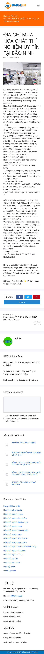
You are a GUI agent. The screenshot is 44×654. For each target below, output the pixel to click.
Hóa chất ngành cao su (13, 514)
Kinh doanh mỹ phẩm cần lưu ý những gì (20, 380)
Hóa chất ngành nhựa (12, 526)
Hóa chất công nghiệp (12, 510)
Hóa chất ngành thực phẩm (15, 542)
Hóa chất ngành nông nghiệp (15, 530)
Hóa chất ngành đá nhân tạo (15, 522)
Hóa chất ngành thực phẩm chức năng (19, 546)
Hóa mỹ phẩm (9, 566)
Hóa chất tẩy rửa (10, 558)
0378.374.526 (16, 596)
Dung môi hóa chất (11, 506)
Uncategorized (9, 571)
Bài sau (37, 324)
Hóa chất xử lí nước (11, 562)
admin (18, 338)
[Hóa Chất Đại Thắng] (14, 5)
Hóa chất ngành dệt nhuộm (15, 518)
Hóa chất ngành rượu (12, 534)
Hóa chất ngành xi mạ (12, 554)
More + (23, 302)
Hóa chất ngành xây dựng (14, 550)
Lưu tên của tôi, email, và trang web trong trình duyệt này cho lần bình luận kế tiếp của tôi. (22, 418)
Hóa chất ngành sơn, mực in (15, 538)
